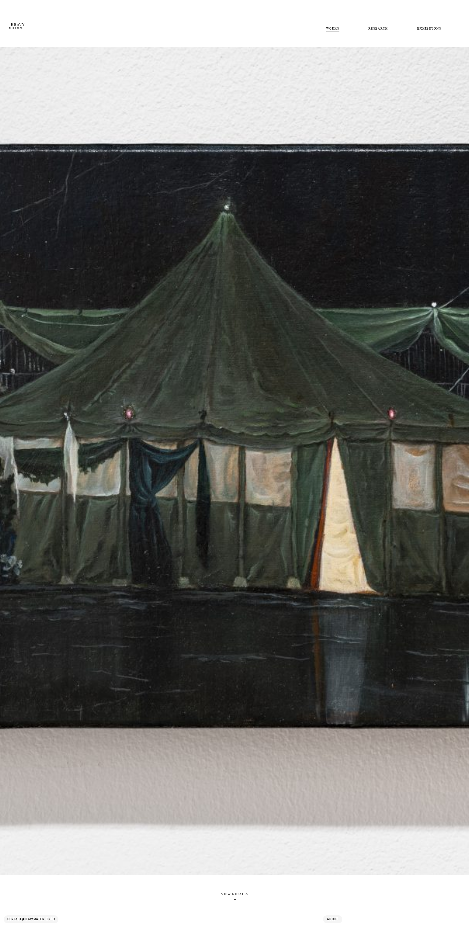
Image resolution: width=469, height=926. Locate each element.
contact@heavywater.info (31, 919)
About (333, 919)
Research (378, 28)
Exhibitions (429, 28)
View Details (234, 896)
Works (333, 28)
